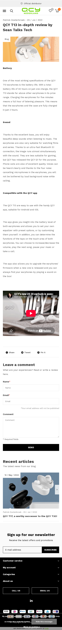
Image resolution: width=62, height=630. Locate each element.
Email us (44, 591)
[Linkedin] (31, 600)
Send (31, 447)
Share (11, 352)
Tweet (27, 352)
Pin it (43, 352)
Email (6, 395)
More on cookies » (32, 627)
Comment (8, 414)
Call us (16, 591)
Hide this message (44, 622)
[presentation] (57, 489)
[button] (4, 11)
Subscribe (50, 550)
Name (6, 381)
